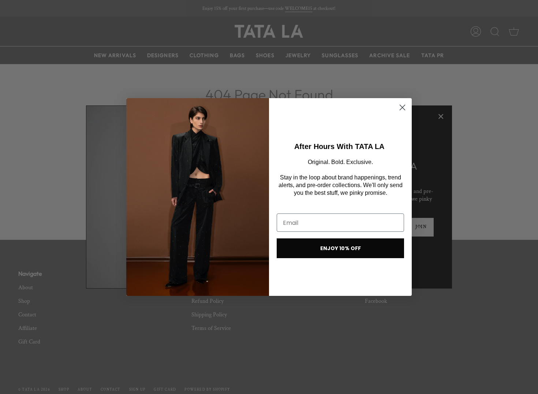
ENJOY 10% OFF (340, 248)
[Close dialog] (402, 107)
